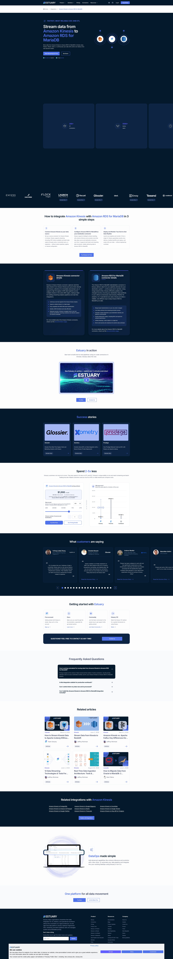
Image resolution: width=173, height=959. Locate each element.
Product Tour (94, 926)
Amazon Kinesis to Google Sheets (110, 808)
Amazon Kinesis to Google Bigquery (85, 806)
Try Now (81, 400)
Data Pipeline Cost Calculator (97, 937)
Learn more (70, 627)
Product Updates (111, 924)
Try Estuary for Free (86, 255)
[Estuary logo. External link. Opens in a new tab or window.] (15, 947)
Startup (124, 935)
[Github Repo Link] (112, 2)
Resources (93, 2)
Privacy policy (94, 945)
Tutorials (110, 926)
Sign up (47, 627)
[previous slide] (57, 588)
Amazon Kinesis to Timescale (83, 811)
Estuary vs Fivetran (95, 928)
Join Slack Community (95, 627)
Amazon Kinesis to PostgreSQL (58, 806)
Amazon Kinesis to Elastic (82, 808)
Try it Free (125, 2)
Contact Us (92, 400)
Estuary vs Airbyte (95, 931)
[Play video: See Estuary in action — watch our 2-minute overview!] (86, 380)
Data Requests (125, 931)
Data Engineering (111, 931)
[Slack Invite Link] (109, 2)
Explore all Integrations (86, 818)
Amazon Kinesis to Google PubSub (59, 811)
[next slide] (115, 588)
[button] (62, 2)
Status (123, 933)
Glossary (110, 928)
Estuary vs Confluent (95, 933)
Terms (123, 928)
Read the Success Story (88, 579)
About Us (124, 919)
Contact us (112, 638)
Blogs (109, 922)
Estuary (92, 919)
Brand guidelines (126, 937)
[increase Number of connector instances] (80, 517)
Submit (73, 938)
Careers (124, 922)
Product (62, 2)
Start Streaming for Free (51, 53)
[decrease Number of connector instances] (69, 517)
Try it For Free (54, 522)
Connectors (85, 2)
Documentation (111, 919)
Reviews (93, 939)
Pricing (78, 2)
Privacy (124, 926)
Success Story (19, 199)
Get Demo (65, 53)
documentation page (61, 321)
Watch (112, 627)
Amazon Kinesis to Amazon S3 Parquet (60, 808)
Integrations (53, 9)
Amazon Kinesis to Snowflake (109, 806)
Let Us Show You (93, 900)
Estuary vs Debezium (95, 935)
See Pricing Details (73, 522)
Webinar (109, 933)
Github (109, 935)
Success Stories (111, 939)
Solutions (70, 2)
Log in (117, 2)
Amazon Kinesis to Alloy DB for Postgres (112, 811)
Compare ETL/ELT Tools (113, 937)
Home (46, 9)
